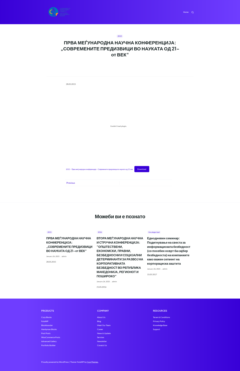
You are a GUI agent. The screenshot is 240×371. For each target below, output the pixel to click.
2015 (120, 36)
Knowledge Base (160, 325)
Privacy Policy (159, 321)
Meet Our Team (103, 325)
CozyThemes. (92, 362)
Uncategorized (154, 232)
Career (100, 329)
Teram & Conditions (161, 317)
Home (185, 12)
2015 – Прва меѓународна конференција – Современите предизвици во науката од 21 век (99, 169)
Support (156, 329)
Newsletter (102, 341)
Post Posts (45, 333)
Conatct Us (102, 345)
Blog (99, 321)
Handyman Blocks (49, 329)
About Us (101, 317)
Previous (70, 182)
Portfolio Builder (48, 345)
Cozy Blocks (46, 317)
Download (141, 169)
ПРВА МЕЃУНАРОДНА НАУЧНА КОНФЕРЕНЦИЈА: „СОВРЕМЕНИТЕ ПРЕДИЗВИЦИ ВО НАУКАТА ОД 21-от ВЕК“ (69, 244)
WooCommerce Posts (50, 337)
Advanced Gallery (48, 341)
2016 (100, 232)
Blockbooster (47, 325)
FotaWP (44, 321)
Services (100, 337)
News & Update (104, 333)
